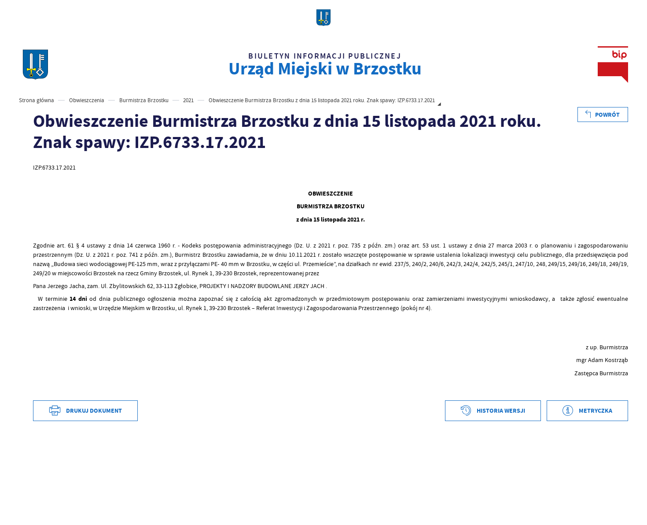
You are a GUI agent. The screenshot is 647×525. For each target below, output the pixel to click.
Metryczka (595, 411)
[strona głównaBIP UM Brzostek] (35, 64)
